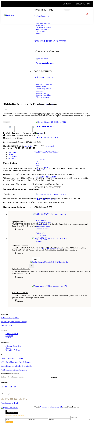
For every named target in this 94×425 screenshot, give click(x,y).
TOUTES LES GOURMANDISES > (48, 249)
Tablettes (39, 145)
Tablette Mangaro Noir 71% (20, 293)
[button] (18, 229)
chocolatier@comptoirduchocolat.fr (13, 322)
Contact (8, 348)
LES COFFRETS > (45, 126)
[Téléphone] (38, 419)
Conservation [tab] (12, 156)
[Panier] (86, 15)
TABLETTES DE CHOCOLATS (47, 152)
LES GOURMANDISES (44, 213)
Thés (36, 260)
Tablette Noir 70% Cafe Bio (20, 245)
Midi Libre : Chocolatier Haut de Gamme (16, 362)
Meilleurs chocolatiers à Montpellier (14, 370)
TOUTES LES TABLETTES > (46, 177)
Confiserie (9, 336)
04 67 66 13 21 (6, 326)
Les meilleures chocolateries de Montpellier (16, 366)
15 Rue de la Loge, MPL (10, 318)
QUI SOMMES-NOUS (83, 4)
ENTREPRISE (67, 4)
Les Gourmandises (43, 207)
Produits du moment (45, 10)
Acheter (6, 122)
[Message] (80, 419)
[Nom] (16, 419)
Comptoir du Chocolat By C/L (51, 407)
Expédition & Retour (13, 350)
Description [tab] (12, 152)
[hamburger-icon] (67, 10)
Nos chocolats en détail (9, 403)
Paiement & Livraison (13, 346)
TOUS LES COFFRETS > (44, 104)
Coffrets (8, 338)
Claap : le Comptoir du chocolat (12, 358)
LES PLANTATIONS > (47, 137)
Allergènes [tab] (12, 158)
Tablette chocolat (12, 334)
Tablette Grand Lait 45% (19, 221)
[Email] (59, 419)
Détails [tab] (10, 154)
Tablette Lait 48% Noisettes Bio (21, 269)
